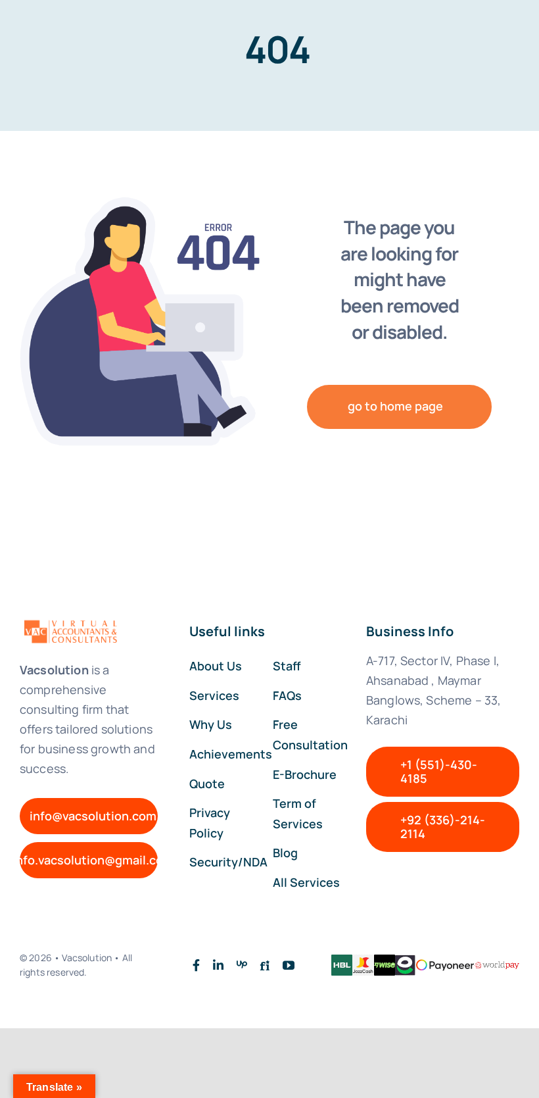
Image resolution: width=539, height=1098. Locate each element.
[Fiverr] (265, 965)
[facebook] (196, 965)
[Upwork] (242, 965)
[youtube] (288, 965)
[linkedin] (218, 965)
